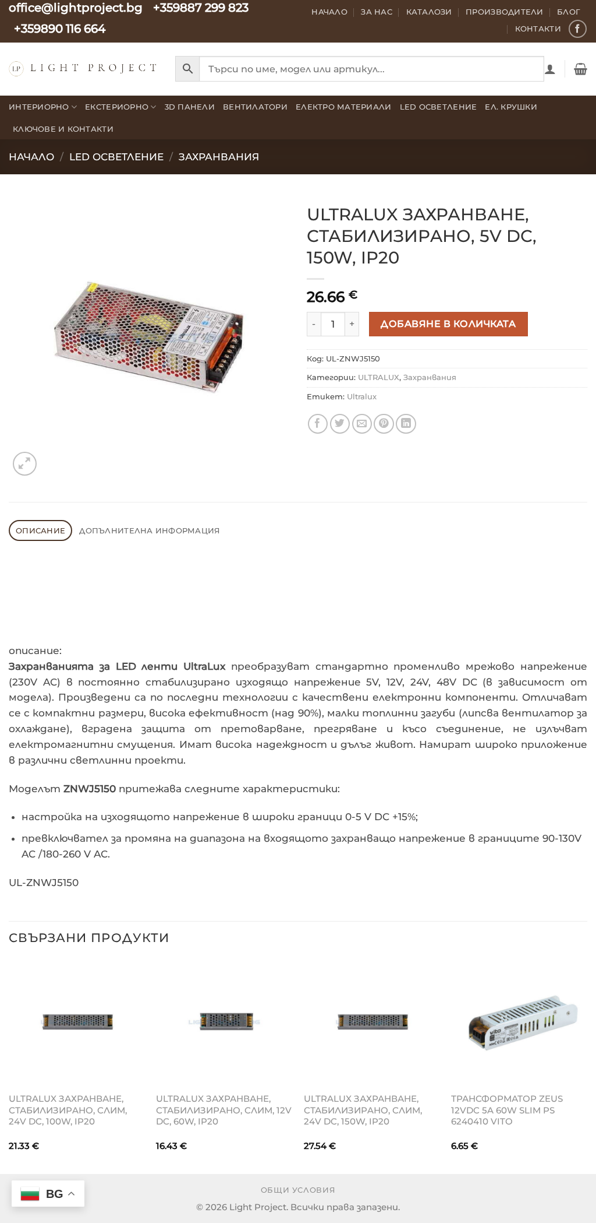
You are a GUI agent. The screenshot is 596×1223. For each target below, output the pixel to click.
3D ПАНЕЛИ (190, 106)
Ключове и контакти (63, 128)
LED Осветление (438, 106)
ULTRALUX (378, 377)
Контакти (538, 28)
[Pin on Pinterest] (384, 424)
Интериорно (39, 106)
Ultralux (362, 396)
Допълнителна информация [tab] (149, 530)
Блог (568, 11)
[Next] (586, 1065)
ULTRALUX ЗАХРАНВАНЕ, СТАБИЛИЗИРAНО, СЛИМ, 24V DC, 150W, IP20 (363, 1110)
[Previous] (9, 1065)
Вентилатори (255, 106)
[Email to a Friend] (362, 424)
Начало (329, 11)
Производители (505, 11)
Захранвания (219, 157)
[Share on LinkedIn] (406, 424)
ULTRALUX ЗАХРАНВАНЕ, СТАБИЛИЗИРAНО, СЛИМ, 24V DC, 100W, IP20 (68, 1110)
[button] (550, 69)
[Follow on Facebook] (578, 29)
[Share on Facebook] (318, 424)
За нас (376, 11)
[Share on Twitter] (340, 424)
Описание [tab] (40, 530)
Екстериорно (116, 106)
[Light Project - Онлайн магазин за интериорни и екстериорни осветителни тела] (83, 68)
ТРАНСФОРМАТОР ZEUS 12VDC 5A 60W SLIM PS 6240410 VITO (507, 1110)
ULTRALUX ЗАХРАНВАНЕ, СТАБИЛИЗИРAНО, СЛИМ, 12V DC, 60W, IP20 (224, 1110)
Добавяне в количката (448, 323)
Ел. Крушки (511, 106)
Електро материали (344, 106)
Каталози (429, 11)
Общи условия (298, 1190)
